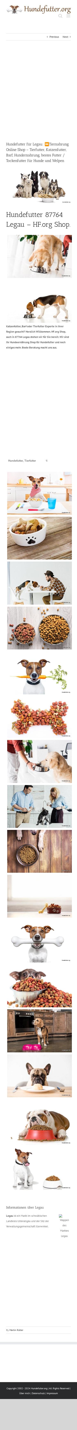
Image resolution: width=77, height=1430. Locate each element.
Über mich (24, 1393)
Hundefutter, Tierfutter (22, 460)
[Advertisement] (38, 91)
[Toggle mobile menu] (69, 16)
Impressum (52, 1393)
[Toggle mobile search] (60, 16)
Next (65, 37)
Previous (54, 37)
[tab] (22, 461)
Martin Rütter (16, 1330)
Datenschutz (38, 1393)
